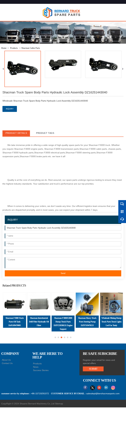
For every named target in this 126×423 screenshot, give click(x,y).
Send (63, 273)
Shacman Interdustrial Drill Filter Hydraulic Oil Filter (39, 322)
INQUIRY (10, 109)
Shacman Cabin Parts (30, 48)
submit (93, 369)
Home (3, 48)
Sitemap (59, 403)
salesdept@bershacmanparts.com (103, 393)
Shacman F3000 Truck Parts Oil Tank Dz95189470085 (15, 322)
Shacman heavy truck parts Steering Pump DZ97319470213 (87, 322)
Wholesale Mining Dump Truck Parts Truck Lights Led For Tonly (111, 322)
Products (14, 48)
